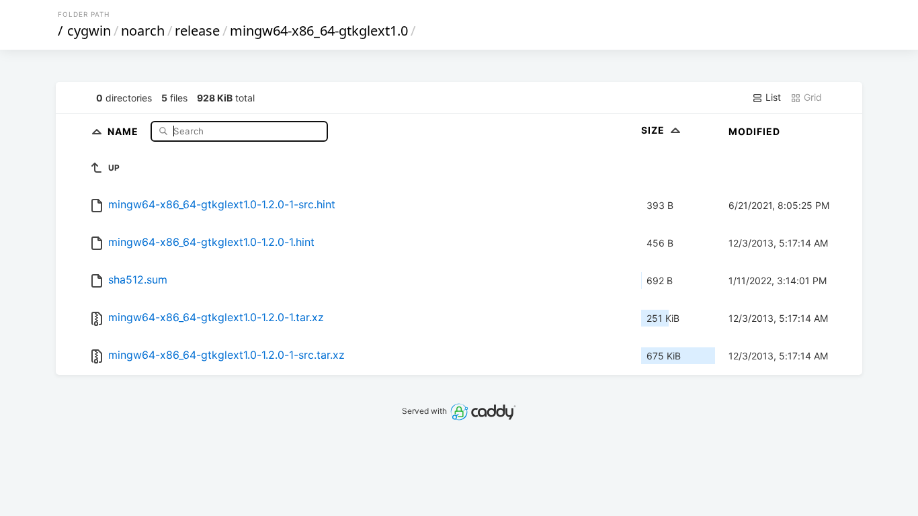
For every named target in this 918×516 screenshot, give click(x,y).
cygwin (89, 31)
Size (654, 130)
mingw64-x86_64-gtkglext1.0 (319, 31)
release (197, 31)
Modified (754, 131)
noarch (143, 31)
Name (124, 130)
